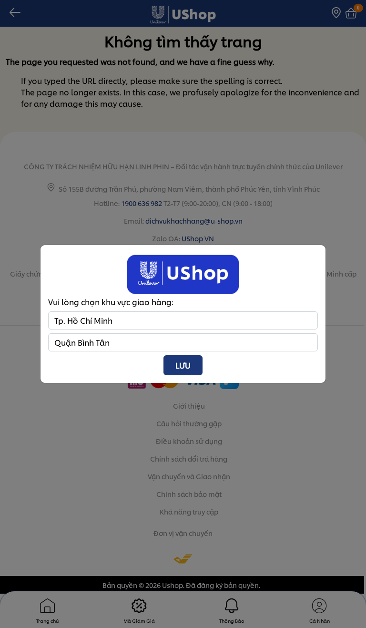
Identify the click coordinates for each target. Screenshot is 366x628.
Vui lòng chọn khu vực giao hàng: (110, 301)
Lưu (183, 365)
